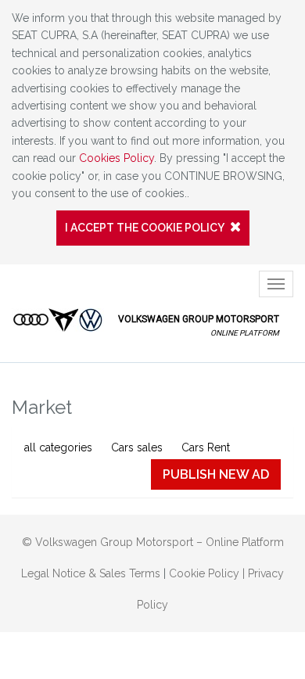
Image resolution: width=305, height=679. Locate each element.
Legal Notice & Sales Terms (90, 573)
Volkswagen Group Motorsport (197, 325)
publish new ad (216, 474)
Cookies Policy (116, 158)
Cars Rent (205, 447)
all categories (58, 447)
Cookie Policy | (208, 573)
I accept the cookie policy (145, 227)
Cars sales (137, 447)
